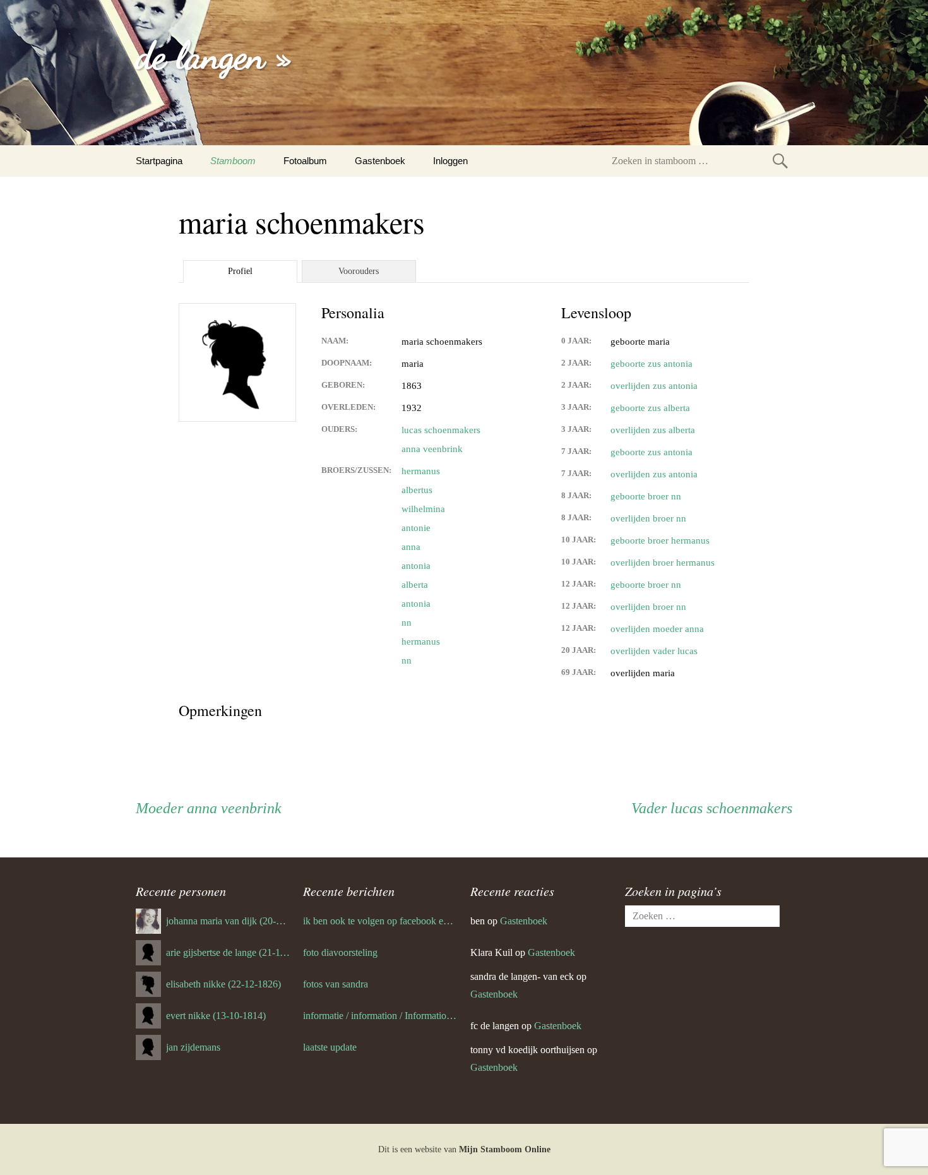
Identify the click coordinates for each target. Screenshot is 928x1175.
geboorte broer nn (645, 496)
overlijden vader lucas (654, 651)
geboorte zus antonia (651, 364)
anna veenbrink (432, 449)
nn (407, 622)
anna (411, 547)
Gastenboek (380, 160)
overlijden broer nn (648, 518)
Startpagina (159, 160)
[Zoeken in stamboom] (780, 161)
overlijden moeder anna (657, 629)
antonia (416, 566)
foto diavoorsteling (340, 952)
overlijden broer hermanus (662, 563)
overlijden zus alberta (652, 430)
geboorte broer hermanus (660, 540)
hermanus (421, 471)
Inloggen (450, 160)
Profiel (240, 271)
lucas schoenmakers (441, 430)
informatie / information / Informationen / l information (380, 1015)
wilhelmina (423, 509)
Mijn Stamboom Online (504, 1149)
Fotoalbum (305, 160)
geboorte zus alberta (650, 408)
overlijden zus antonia (654, 386)
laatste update (330, 1047)
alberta (415, 585)
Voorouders (358, 271)
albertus (417, 490)
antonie (416, 528)
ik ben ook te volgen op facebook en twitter (380, 921)
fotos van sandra (335, 984)
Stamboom (233, 160)
